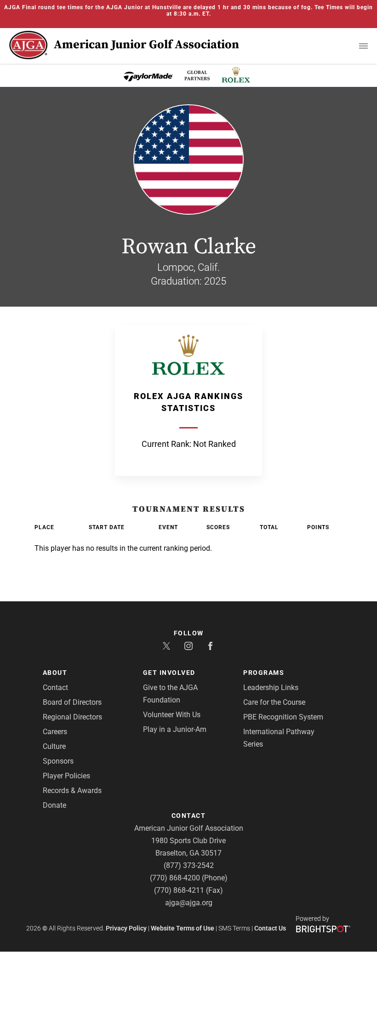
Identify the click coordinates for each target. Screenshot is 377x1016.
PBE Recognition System (283, 717)
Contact (55, 687)
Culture (54, 746)
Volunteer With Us (171, 714)
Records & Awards (72, 790)
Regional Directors (72, 717)
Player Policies (66, 775)
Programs (263, 672)
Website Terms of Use (182, 928)
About (55, 672)
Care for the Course (274, 702)
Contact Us (270, 928)
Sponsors (58, 761)
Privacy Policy (126, 928)
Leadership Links (270, 687)
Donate (54, 805)
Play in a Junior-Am (174, 729)
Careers (55, 731)
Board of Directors (72, 702)
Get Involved (169, 672)
